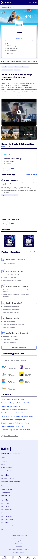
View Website (10, 53)
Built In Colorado (6, 516)
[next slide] (8, 168)
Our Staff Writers (6, 467)
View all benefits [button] (19, 348)
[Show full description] (19, 94)
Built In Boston (6, 506)
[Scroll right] (36, 61)
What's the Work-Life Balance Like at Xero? (17, 416)
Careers (3, 464)
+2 (35, 304)
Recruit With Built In (7, 478)
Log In (35, 2)
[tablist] (19, 360)
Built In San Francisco (8, 526)
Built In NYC (5, 523)
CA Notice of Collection (19, 552)
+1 (36, 334)
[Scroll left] (1, 61)
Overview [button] (6, 61)
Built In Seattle (6, 529)
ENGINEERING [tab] (9, 360)
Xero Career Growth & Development (14, 409)
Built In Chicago (6, 513)
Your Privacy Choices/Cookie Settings (19, 549)
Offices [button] (18, 61)
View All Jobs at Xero (11, 436)
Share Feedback (6, 492)
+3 (35, 319)
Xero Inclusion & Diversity (10, 406)
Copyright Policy (19, 541)
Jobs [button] (13, 61)
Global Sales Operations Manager (13, 159)
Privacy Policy (19, 543)
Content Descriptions (8, 471)
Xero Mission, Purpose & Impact (12, 426)
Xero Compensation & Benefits (12, 413)
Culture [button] (24, 61)
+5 (35, 272)
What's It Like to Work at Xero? (12, 399)
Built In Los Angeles (7, 519)
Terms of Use (19, 546)
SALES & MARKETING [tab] (20, 360)
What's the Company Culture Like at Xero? (16, 403)
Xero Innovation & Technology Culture (15, 423)
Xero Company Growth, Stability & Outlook (16, 430)
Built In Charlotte (6, 509)
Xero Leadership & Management (13, 420)
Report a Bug (5, 495)
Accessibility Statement (19, 538)
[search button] (30, 2)
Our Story (4, 461)
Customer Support (7, 489)
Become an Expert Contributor (11, 481)
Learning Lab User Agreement (19, 535)
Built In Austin (5, 503)
